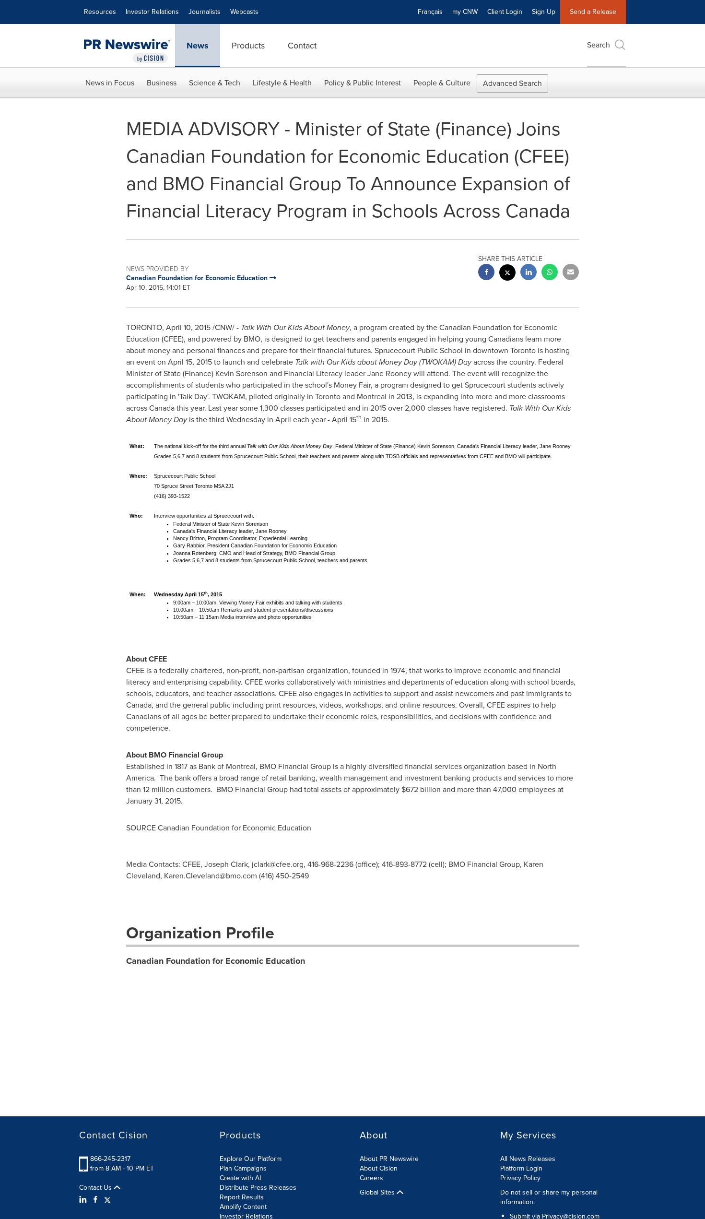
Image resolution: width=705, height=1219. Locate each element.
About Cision (379, 1168)
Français (430, 12)
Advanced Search (512, 83)
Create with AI (240, 1178)
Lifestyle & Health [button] (282, 82)
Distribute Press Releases (258, 1188)
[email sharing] (571, 273)
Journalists (204, 12)
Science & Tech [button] (214, 82)
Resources (100, 12)
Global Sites (378, 1192)
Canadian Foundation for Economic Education (215, 961)
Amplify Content (243, 1207)
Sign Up (543, 12)
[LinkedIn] (84, 1200)
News (198, 45)
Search (598, 44)
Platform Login (521, 1168)
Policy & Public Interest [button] (362, 82)
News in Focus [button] (109, 82)
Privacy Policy (520, 1178)
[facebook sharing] (486, 273)
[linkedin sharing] (528, 273)
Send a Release (593, 12)
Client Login (504, 12)
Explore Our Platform (251, 1159)
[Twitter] (107, 1200)
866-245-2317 (110, 1159)
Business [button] (161, 82)
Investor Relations (152, 12)
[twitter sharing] (507, 273)
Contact (302, 45)
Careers (371, 1178)
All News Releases (527, 1159)
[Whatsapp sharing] (549, 273)
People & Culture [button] (441, 82)
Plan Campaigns (243, 1168)
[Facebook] (95, 1200)
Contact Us (96, 1188)
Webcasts (244, 12)
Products (248, 45)
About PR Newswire (389, 1159)
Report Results (242, 1197)
